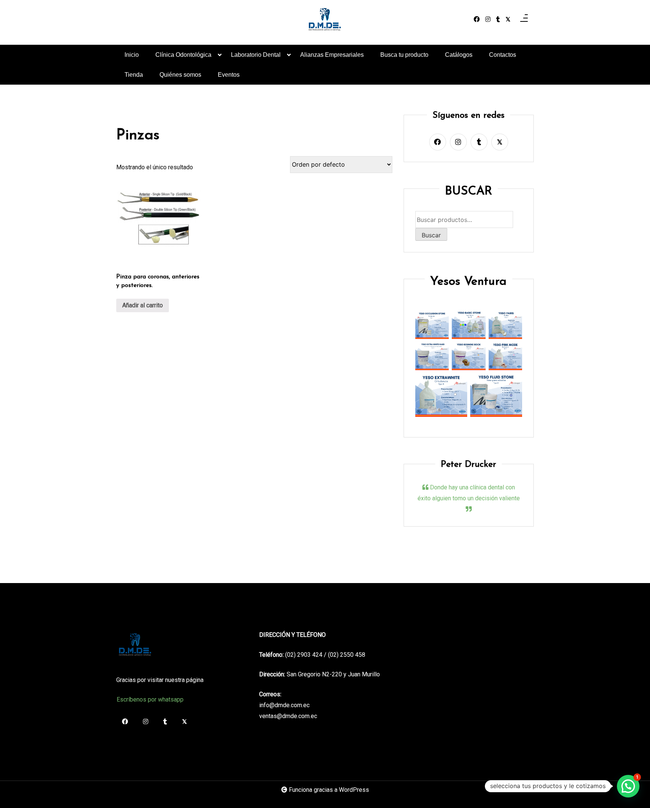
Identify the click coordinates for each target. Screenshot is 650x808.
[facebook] (477, 19)
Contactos (502, 55)
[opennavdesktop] (524, 20)
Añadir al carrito (142, 305)
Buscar (431, 235)
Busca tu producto (404, 55)
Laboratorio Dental (256, 55)
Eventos (229, 74)
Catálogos (458, 55)
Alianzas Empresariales (332, 55)
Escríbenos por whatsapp (150, 699)
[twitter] (508, 19)
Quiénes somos (180, 74)
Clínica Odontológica (183, 55)
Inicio (132, 55)
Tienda (134, 74)
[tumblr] (498, 19)
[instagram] (488, 19)
